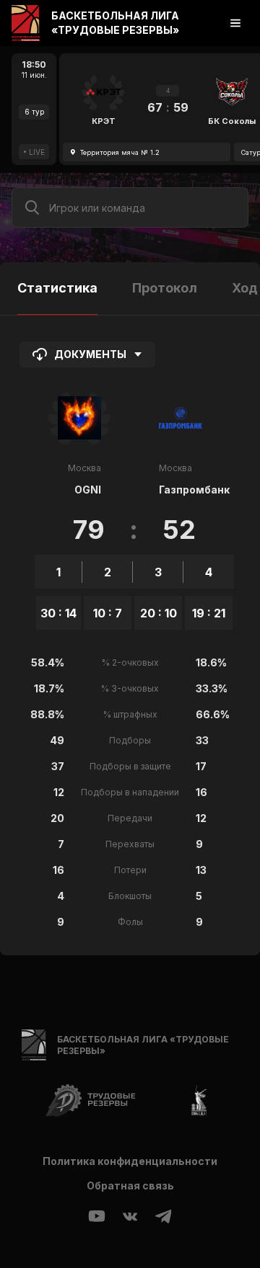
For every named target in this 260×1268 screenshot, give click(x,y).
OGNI (87, 489)
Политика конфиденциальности (130, 1161)
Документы (90, 354)
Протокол (164, 287)
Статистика (57, 287)
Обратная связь (130, 1185)
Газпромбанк (194, 489)
